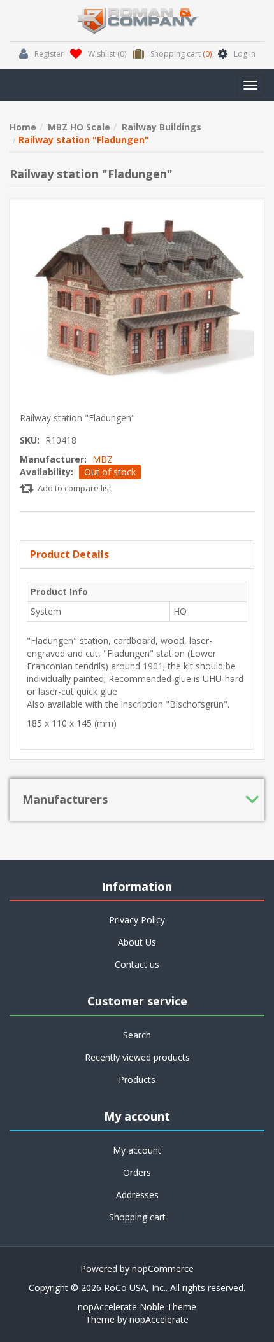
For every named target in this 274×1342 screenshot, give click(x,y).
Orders (137, 1172)
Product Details (69, 554)
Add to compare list (75, 488)
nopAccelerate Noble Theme (137, 1307)
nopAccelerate (159, 1319)
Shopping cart (137, 1217)
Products (137, 1079)
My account (137, 1150)
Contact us (137, 964)
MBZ (102, 459)
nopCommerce (163, 1268)
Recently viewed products (137, 1057)
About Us (137, 942)
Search (137, 1035)
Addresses (137, 1195)
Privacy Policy (137, 920)
